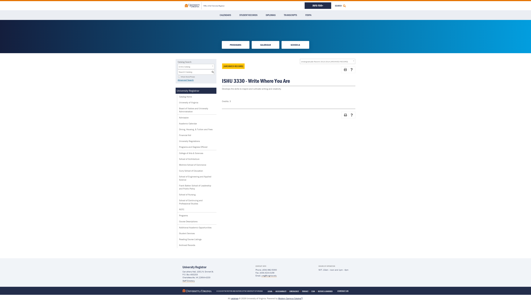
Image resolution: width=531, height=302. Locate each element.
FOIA (313, 291)
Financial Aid (185, 135)
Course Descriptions (188, 221)
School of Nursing (187, 194)
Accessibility (280, 291)
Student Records (248, 15)
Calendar (265, 44)
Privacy (305, 291)
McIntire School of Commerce (192, 164)
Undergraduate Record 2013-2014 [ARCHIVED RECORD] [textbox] (324, 61)
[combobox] (327, 61)
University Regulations (189, 141)
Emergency (294, 291)
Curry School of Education (191, 170)
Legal (270, 291)
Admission (184, 117)
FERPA (308, 15)
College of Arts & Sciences (191, 153)
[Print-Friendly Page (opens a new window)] (345, 69)
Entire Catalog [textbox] (184, 66)
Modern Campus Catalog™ (290, 298)
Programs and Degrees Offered (193, 147)
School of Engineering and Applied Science (195, 178)
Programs (235, 44)
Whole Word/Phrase (188, 77)
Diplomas (271, 15)
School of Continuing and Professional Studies (191, 202)
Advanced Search (186, 80)
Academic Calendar (188, 123)
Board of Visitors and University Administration (193, 110)
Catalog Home (185, 96)
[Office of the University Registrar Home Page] (205, 5)
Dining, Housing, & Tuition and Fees (196, 129)
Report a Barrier (325, 291)
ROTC (181, 209)
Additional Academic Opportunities (195, 227)
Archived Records (187, 245)
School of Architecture (189, 159)
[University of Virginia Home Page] (197, 290)
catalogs (234, 298)
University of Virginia (188, 102)
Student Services (187, 233)
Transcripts (290, 15)
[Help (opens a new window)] (351, 69)
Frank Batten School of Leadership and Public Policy (195, 187)
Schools (295, 44)
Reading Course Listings (190, 239)
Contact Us (342, 291)
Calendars (225, 15)
